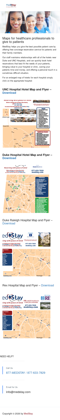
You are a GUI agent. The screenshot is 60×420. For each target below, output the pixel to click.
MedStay (28, 413)
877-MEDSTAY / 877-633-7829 (25, 372)
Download (9, 93)
